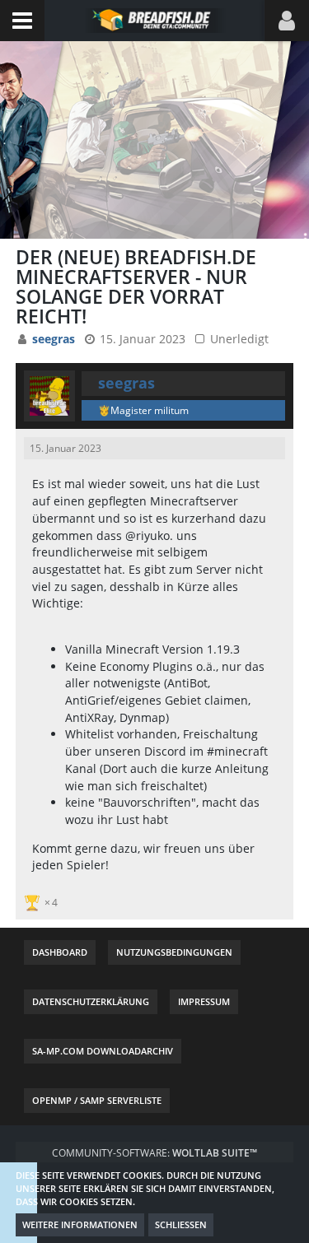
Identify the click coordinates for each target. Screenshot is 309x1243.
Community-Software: (154, 1153)
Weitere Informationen (80, 1224)
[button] (22, 20)
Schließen (181, 1224)
